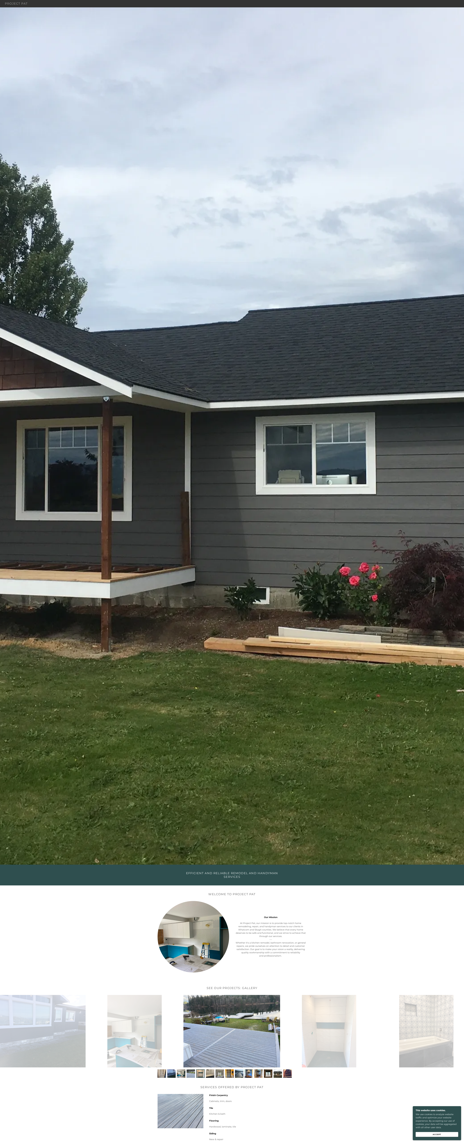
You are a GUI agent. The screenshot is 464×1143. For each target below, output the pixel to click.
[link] (16, 4)
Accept (437, 1134)
